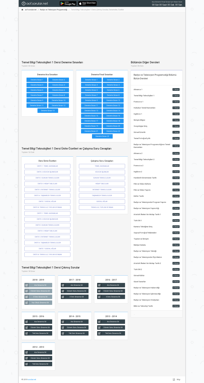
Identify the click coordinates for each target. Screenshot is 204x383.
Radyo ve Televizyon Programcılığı (53, 10)
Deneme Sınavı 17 (91, 121)
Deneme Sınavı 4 (58, 85)
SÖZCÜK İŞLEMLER (102, 172)
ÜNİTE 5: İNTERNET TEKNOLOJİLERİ (47, 190)
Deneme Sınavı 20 (113, 126)
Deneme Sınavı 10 (58, 100)
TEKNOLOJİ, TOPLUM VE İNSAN (102, 207)
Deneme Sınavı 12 (58, 105)
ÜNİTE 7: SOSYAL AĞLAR (47, 201)
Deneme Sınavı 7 (37, 95)
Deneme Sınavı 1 (37, 80)
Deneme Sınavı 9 (37, 100)
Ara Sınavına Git (40, 285)
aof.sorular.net (30, 10)
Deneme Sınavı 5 (37, 90)
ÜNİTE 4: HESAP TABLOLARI (47, 184)
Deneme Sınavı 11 (37, 105)
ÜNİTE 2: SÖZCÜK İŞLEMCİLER (47, 172)
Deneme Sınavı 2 (58, 80)
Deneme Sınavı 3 (37, 85)
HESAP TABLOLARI (102, 184)
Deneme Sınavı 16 (113, 116)
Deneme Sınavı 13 (48, 111)
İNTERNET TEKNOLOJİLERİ (102, 190)
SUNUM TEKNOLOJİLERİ (102, 178)
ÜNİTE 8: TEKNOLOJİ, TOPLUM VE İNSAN (47, 207)
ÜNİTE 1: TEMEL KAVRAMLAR (47, 166)
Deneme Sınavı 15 (91, 116)
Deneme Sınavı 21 (91, 131)
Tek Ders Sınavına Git (40, 333)
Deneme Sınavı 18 (113, 121)
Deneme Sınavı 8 (58, 95)
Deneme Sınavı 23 (102, 136)
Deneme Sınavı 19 (91, 126)
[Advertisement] (102, 34)
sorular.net (32, 379)
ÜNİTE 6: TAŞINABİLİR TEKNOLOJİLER (47, 195)
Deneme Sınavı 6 (58, 90)
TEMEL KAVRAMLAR (102, 166)
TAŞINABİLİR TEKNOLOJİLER (102, 195)
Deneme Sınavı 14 (113, 111)
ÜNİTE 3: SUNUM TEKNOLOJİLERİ (47, 178)
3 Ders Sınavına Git (40, 297)
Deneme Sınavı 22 (113, 131)
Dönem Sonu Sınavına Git (40, 291)
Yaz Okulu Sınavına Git (40, 303)
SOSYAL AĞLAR (102, 201)
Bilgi (178, 379)
